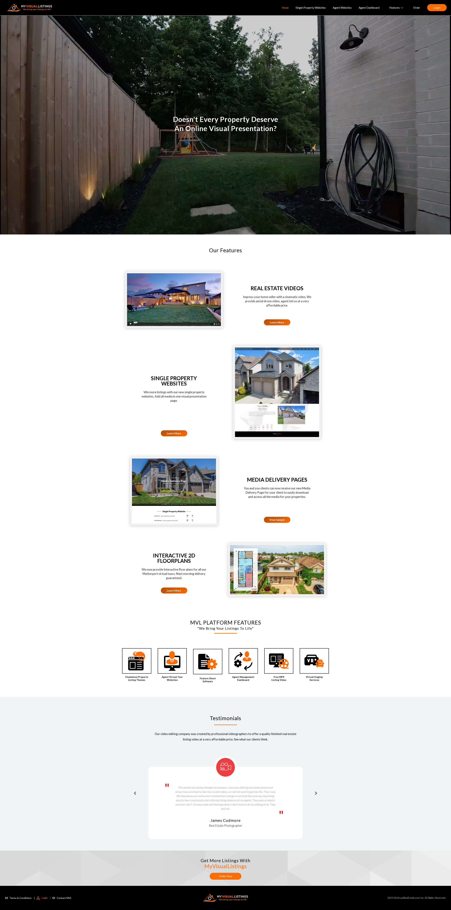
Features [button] (394, 7)
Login (437, 7)
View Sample (277, 519)
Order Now (225, 876)
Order (416, 7)
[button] (135, 786)
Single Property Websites (311, 7)
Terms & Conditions (22, 897)
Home (285, 7)
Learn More (277, 322)
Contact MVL (64, 897)
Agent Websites (342, 7)
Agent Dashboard (369, 7)
